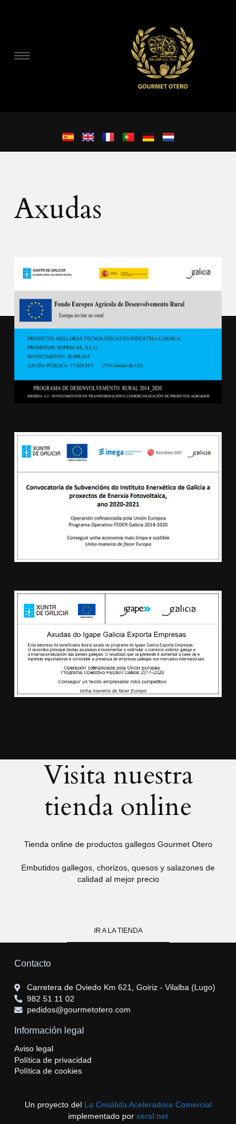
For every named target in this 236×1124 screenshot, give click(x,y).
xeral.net (152, 1116)
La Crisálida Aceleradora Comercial (148, 1104)
